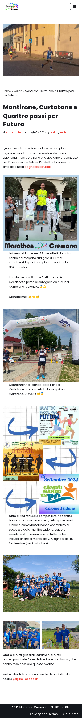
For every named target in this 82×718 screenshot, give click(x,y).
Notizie (18, 91)
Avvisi (63, 132)
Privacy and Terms (44, 714)
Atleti (54, 132)
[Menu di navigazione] (74, 6)
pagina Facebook (25, 679)
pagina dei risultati (38, 167)
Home (7, 91)
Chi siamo (70, 714)
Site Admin (13, 132)
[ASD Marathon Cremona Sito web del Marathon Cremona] (13, 6)
